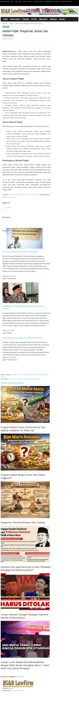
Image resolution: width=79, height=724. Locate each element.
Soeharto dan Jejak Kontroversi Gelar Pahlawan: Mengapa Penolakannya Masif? (26, 568)
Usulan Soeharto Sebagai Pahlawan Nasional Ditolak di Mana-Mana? (24, 616)
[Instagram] (70, 4)
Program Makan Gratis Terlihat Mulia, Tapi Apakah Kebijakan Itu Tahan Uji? (23, 429)
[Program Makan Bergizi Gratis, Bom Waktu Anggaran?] (26, 452)
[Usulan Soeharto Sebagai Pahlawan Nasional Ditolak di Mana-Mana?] (26, 591)
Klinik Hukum (15, 19)
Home (24, 1)
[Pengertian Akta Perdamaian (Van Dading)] (26, 499)
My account (56, 1)
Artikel (62, 19)
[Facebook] (67, 4)
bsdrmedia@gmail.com (18, 690)
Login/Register (48, 1)
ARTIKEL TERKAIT (7, 383)
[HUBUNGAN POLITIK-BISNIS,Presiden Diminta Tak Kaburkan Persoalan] (26, 292)
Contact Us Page (37, 1)
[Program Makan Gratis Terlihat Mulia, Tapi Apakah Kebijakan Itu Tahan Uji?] (26, 404)
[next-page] (1, 672)
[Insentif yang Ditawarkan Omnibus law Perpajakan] (26, 238)
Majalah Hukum (10, 197)
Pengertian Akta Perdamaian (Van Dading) (23, 522)
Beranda (4, 23)
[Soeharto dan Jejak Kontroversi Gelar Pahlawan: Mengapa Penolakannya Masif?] (26, 544)
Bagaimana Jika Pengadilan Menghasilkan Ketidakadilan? (24, 379)
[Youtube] (77, 4)
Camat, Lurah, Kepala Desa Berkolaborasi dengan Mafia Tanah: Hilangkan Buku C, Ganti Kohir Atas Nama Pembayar (25, 665)
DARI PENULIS (19, 383)
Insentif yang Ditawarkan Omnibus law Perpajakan (20, 252)
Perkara (25, 19)
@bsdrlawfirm (20, 676)
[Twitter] (73, 4)
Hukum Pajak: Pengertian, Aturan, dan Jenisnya (24, 194)
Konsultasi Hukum (66, 1)
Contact (29, 1)
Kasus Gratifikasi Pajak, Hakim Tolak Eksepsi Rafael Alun (22, 338)
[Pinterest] (14, 44)
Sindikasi (53, 19)
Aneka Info (43, 19)
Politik (34, 19)
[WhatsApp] (19, 44)
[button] (74, 19)
